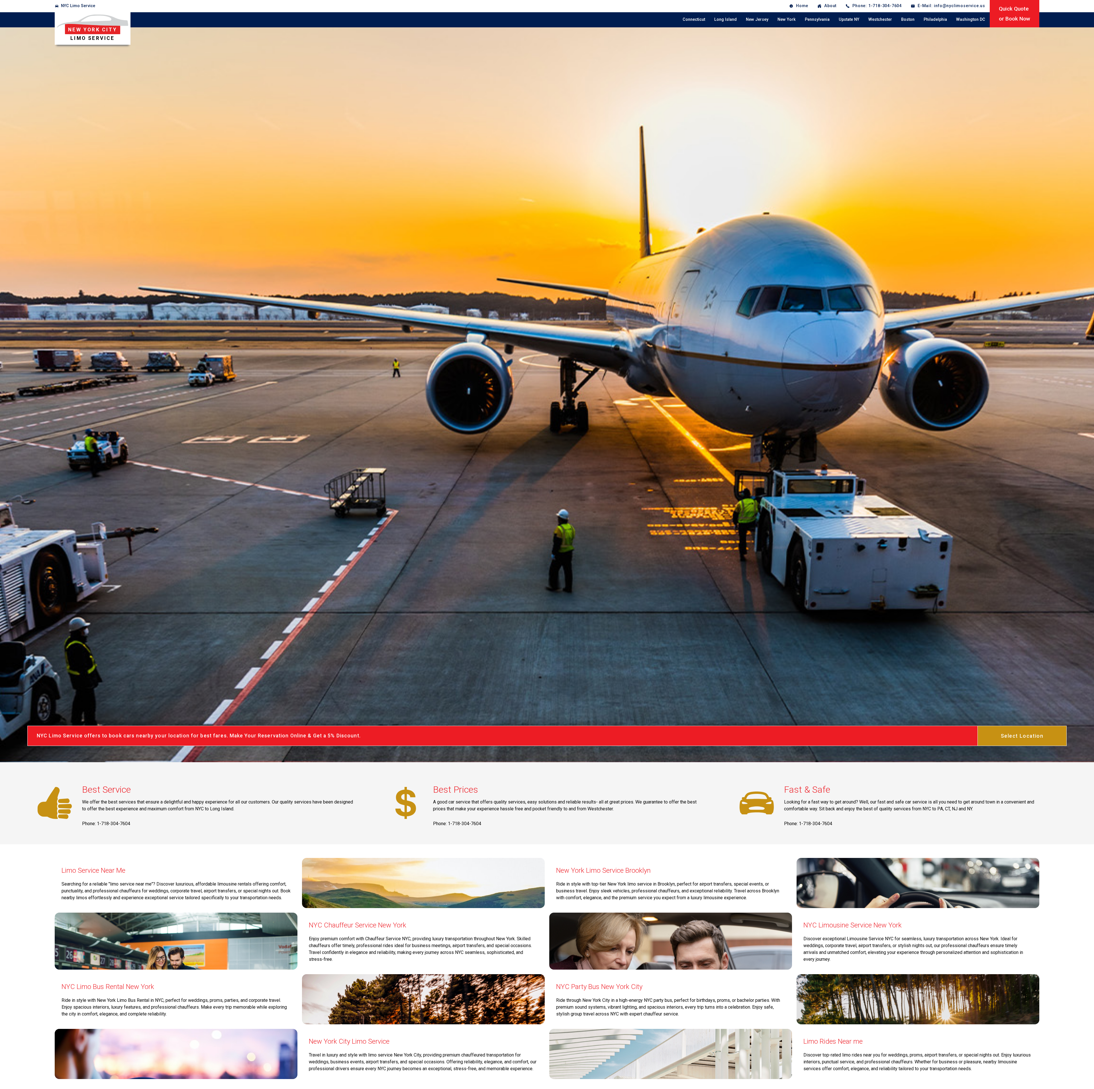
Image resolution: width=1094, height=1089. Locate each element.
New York (786, 19)
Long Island (725, 19)
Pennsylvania (817, 19)
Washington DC (970, 19)
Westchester (880, 19)
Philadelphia (935, 19)
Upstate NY (849, 19)
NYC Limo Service (78, 5)
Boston (908, 19)
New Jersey (757, 19)
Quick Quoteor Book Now (1014, 13)
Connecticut (694, 19)
